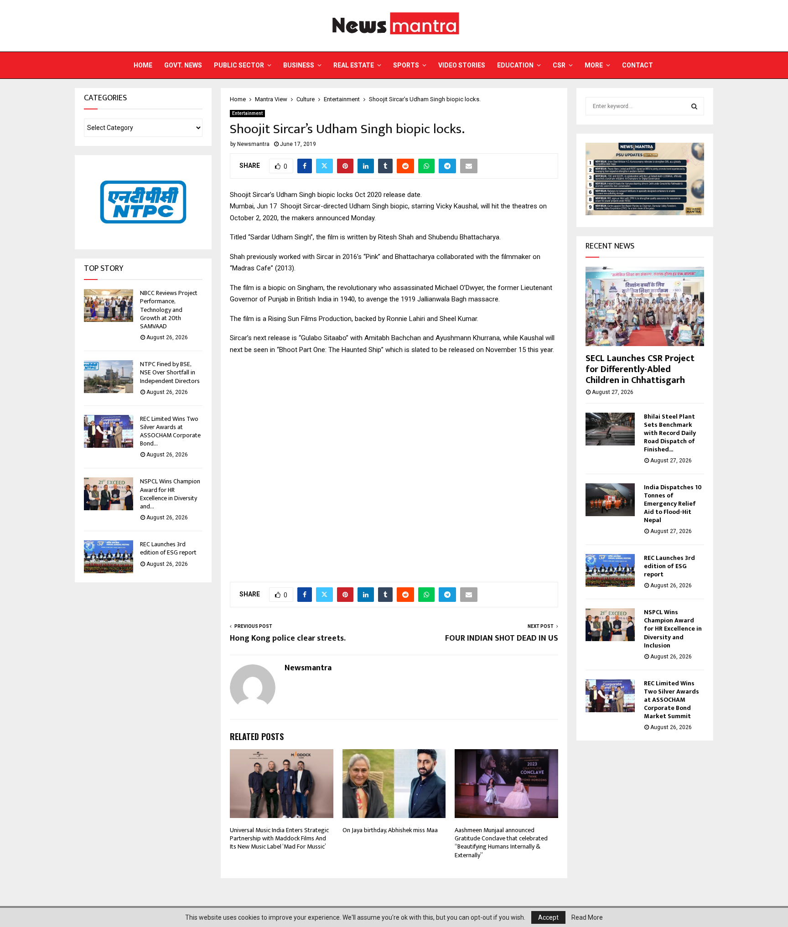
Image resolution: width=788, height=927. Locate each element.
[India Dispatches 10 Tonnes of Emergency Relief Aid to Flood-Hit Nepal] (610, 499)
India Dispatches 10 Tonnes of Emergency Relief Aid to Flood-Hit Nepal (673, 503)
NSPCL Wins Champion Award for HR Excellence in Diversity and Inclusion (673, 628)
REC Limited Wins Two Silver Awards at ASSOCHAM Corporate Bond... (170, 431)
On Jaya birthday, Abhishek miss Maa (390, 830)
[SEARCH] (694, 106)
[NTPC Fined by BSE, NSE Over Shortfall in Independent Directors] (108, 376)
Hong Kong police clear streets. (288, 638)
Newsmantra (253, 144)
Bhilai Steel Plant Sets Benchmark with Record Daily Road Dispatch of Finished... (670, 433)
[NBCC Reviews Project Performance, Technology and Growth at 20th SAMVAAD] (108, 305)
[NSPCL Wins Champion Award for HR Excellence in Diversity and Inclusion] (108, 493)
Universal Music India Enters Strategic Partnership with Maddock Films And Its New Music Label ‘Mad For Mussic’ (279, 838)
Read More (587, 917)
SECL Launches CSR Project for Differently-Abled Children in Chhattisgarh (640, 369)
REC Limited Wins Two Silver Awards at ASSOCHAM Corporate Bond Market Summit (671, 699)
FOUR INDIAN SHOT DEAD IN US (501, 638)
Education (515, 65)
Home (143, 65)
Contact (637, 65)
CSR (559, 65)
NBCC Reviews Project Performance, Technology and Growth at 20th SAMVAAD (168, 309)
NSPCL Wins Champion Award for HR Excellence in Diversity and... (170, 494)
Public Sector (239, 65)
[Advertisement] (394, 463)
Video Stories (461, 65)
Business (298, 65)
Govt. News (183, 65)
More (594, 65)
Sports (406, 65)
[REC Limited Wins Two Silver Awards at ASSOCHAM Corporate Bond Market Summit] (108, 431)
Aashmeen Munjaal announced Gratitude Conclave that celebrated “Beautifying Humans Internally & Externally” (501, 842)
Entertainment (247, 113)
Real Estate (353, 65)
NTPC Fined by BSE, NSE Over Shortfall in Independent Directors (170, 372)
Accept (548, 917)
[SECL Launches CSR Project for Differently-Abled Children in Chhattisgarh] (645, 306)
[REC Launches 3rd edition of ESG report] (108, 556)
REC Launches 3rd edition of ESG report (168, 548)
